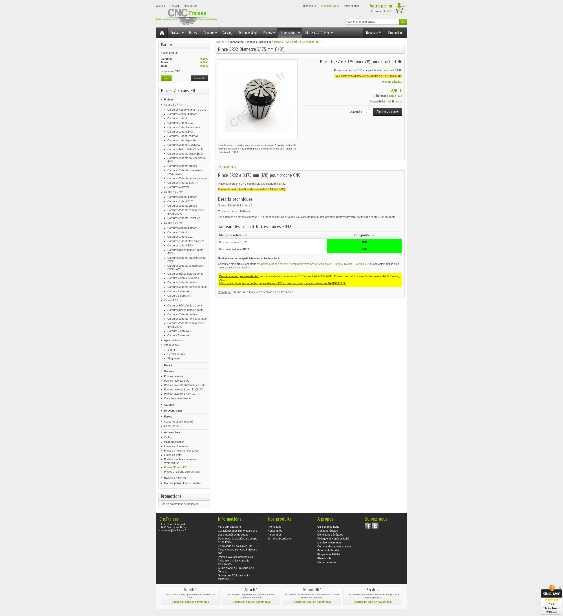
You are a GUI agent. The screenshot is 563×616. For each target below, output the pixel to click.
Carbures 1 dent (177, 118)
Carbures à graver (178, 187)
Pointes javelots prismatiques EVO (184, 385)
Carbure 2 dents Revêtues (183, 278)
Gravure (209, 33)
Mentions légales (327, 530)
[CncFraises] (186, 17)
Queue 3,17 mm (173, 104)
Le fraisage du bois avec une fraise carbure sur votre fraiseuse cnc (237, 550)
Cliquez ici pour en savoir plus (190, 601)
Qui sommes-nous (328, 526)
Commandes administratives (334, 546)
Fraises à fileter (173, 455)
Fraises (175, 33)
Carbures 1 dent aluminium (183, 127)
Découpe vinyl (248, 33)
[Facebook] (368, 526)
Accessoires (288, 33)
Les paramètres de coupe (233, 534)
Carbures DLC (172, 426)
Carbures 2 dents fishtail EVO (185, 153)
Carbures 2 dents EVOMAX (183, 144)
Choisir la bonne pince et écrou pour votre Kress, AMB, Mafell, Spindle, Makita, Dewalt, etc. (313, 264)
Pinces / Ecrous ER (175, 467)
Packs (193, 33)
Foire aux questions (229, 526)
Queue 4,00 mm (173, 191)
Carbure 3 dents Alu (179, 295)
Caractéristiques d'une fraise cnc (237, 530)
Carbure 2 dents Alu (179, 291)
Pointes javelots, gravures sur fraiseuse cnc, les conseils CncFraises (235, 561)
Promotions (395, 33)
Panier (166, 44)
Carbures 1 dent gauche (181, 140)
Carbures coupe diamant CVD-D (186, 109)
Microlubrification (174, 441)
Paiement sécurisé (328, 550)
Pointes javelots (173, 376)
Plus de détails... (392, 81)
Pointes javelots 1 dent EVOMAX (183, 389)
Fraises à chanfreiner (176, 446)
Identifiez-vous (330, 5)
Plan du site (324, 558)
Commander (199, 78)
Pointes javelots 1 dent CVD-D (182, 393)
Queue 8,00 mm (173, 300)
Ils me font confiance (280, 538)
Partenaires (275, 534)
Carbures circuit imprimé (178, 421)
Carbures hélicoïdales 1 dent (184, 305)
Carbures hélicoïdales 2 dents (185, 149)
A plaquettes (171, 344)
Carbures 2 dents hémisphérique (187, 178)
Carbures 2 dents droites (182, 166)
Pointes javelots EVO (176, 380)
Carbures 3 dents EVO (180, 182)
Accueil (220, 42)
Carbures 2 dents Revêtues (183, 218)
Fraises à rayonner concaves (181, 450)
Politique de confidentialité (333, 538)
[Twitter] (375, 526)
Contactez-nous (326, 562)
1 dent (171, 349)
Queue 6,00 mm (173, 222)
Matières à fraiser (317, 33)
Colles (168, 437)
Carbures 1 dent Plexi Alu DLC (185, 241)
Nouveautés (374, 33)
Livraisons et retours (329, 542)
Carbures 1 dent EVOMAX (183, 136)
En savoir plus (227, 167)
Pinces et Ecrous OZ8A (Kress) (182, 471)
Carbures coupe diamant (182, 114)
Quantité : (356, 111)
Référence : (380, 95)
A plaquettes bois (174, 340)
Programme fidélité (328, 554)
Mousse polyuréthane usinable (182, 483)
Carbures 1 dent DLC (180, 122)
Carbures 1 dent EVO (180, 131)
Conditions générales (330, 534)
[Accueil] (161, 33)
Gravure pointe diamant (178, 398)
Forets (267, 33)
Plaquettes (173, 358)
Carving (227, 33)
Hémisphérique (176, 354)
